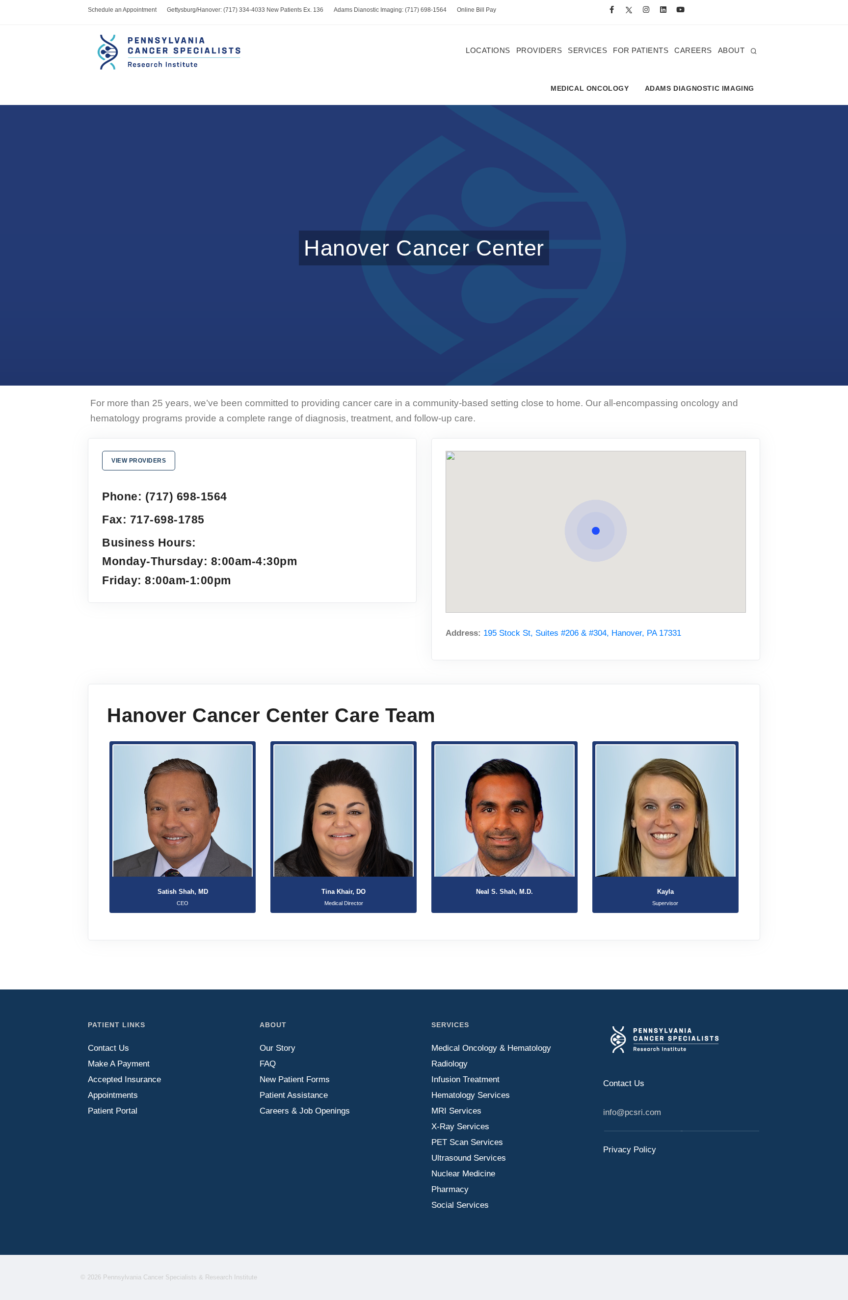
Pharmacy (450, 1189)
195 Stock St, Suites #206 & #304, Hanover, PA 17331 (582, 633)
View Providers (138, 460)
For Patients (640, 50)
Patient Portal (112, 1111)
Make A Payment (119, 1063)
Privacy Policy (629, 1149)
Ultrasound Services (468, 1158)
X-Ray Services (460, 1126)
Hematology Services (470, 1095)
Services (587, 50)
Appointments (113, 1095)
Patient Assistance (294, 1095)
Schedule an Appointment (122, 9)
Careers (693, 50)
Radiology (449, 1063)
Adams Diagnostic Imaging (699, 88)
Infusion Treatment (465, 1079)
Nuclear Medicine (463, 1173)
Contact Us (108, 1048)
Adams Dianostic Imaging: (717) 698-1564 (390, 9)
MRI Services (456, 1111)
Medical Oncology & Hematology (491, 1048)
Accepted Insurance (124, 1079)
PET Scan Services (467, 1142)
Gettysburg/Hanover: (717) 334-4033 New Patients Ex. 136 (245, 9)
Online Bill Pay (476, 9)
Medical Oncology (590, 88)
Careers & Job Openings (305, 1111)
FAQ (268, 1063)
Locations (488, 50)
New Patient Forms (295, 1079)
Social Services (460, 1205)
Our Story (277, 1048)
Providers (539, 50)
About (731, 50)
